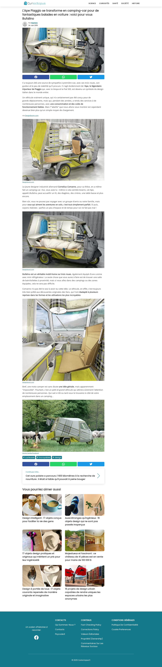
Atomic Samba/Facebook (30, 453)
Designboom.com (31, 115)
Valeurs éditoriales (90, 634)
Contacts (59, 629)
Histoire (136, 3)
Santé (115, 3)
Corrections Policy (90, 629)
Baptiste (34, 23)
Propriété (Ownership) (92, 638)
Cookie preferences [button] (121, 629)
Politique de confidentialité (125, 624)
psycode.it (60, 634)
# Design (56, 457)
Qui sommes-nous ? (65, 624)
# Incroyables (43, 457)
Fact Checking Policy (91, 624)
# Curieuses (29, 457)
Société (125, 3)
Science (92, 3)
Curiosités (104, 3)
